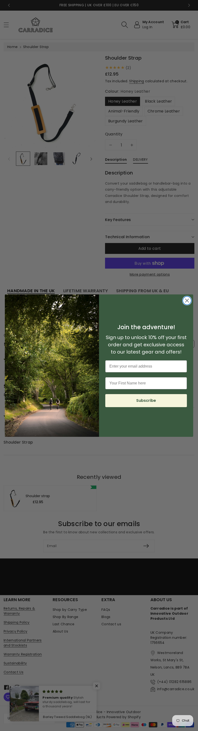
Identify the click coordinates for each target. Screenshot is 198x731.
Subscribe (146, 400)
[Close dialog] (187, 300)
